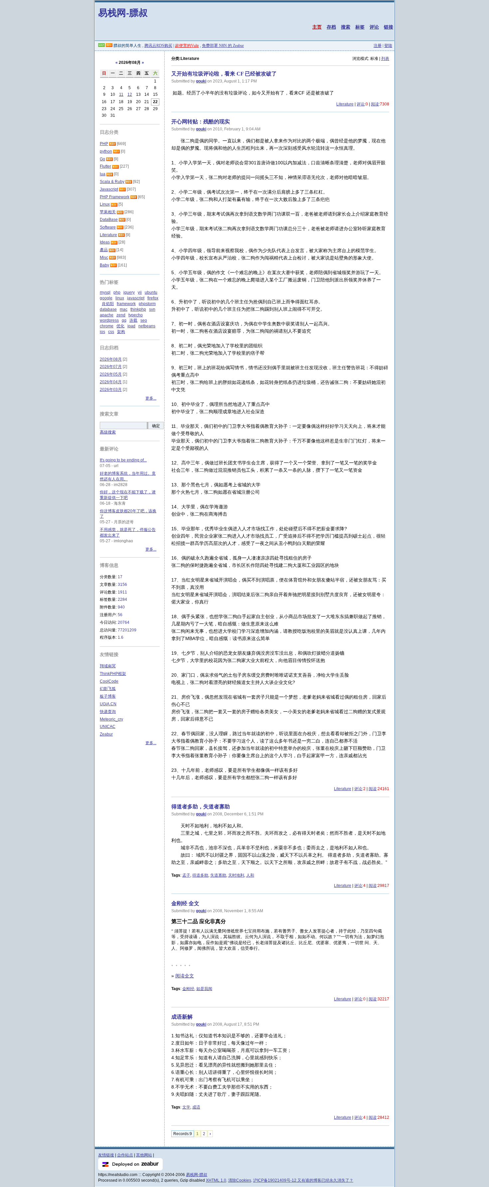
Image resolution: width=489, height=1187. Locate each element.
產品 (104, 250)
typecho (135, 315)
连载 (133, 320)
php (116, 292)
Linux (105, 204)
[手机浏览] (101, 45)
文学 (186, 1107)
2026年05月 (111, 374)
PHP (104, 143)
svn (152, 309)
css (111, 331)
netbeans (146, 326)
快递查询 (108, 711)
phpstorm (147, 303)
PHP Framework (114, 197)
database (108, 309)
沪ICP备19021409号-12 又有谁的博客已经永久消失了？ (303, 1180)
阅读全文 (184, 975)
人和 (250, 875)
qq (124, 320)
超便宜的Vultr (187, 45)
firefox (152, 298)
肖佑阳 (108, 303)
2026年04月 (111, 382)
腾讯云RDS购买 (158, 45)
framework (126, 303)
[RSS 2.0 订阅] (109, 45)
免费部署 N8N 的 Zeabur (223, 45)
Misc (104, 257)
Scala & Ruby (112, 181)
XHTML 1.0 (216, 1180)
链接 (388, 27)
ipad (131, 326)
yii (140, 292)
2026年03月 (111, 389)
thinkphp (138, 309)
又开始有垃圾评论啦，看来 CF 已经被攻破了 (224, 74)
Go (102, 159)
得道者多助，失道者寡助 (200, 806)
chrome (106, 326)
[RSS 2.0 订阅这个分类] (112, 143)
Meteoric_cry (111, 719)
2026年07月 (111, 366)
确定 (156, 426)
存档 (331, 27)
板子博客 (108, 696)
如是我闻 (204, 988)
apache (106, 315)
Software (108, 227)
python (106, 151)
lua (102, 174)
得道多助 (200, 875)
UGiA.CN (108, 704)
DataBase (109, 219)
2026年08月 (111, 359)
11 (121, 94)
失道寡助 (218, 875)
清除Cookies (239, 1180)
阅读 (375, 104)
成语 (196, 1107)
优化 (120, 326)
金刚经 (188, 988)
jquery (129, 292)
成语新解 (182, 1017)
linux (119, 298)
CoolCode (109, 681)
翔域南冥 (108, 666)
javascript (135, 298)
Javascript (109, 189)
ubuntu (151, 292)
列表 (385, 58)
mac (123, 309)
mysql (105, 292)
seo (143, 320)
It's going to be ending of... (123, 460)
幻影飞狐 (108, 688)
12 (129, 94)
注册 (378, 45)
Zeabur (106, 734)
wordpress (109, 320)
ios (102, 331)
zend (120, 315)
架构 (121, 331)
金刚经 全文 (185, 903)
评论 (374, 27)
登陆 (388, 45)
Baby (104, 265)
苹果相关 (108, 212)
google (106, 298)
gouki (201, 81)
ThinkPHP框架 (113, 673)
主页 (317, 27)
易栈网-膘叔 (123, 12)
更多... (150, 398)
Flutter (105, 166)
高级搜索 (108, 432)
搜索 (345, 27)
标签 (360, 27)
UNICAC (107, 726)
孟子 (186, 875)
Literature (345, 104)
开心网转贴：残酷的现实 (200, 121)
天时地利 (236, 875)
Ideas (105, 242)
